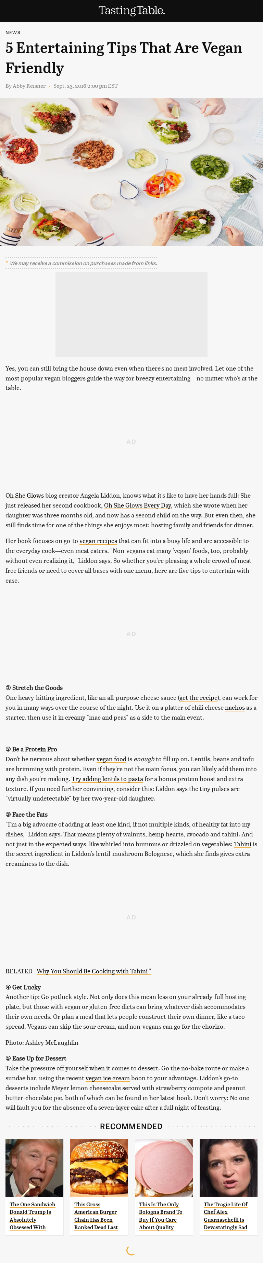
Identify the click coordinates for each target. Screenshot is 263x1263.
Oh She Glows (24, 495)
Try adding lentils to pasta (107, 778)
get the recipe (198, 697)
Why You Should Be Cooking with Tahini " (94, 971)
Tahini (242, 843)
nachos (235, 707)
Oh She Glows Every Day (137, 505)
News (13, 32)
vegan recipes (98, 540)
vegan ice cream (108, 1077)
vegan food (111, 758)
